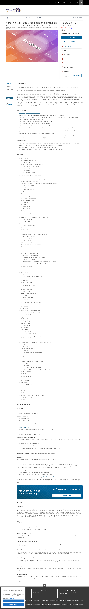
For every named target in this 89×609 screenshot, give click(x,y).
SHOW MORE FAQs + (22, 581)
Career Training (36, 592)
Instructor (9, 92)
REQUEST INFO (76, 75)
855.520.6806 (9, 104)
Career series (67, 46)
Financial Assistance (63, 593)
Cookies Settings (13, 604)
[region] (13, 597)
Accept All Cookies (13, 601)
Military (60, 592)
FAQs (8, 95)
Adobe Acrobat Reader (24, 427)
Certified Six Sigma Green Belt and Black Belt (29, 113)
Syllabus (8, 86)
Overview (9, 83)
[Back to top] (44, 590)
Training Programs (13, 17)
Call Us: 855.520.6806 (77, 17)
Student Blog (73, 592)
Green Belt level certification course (51, 477)
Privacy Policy (46, 605)
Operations (21, 17)
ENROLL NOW (71, 37)
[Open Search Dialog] (81, 2)
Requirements (10, 89)
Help (60, 595)
